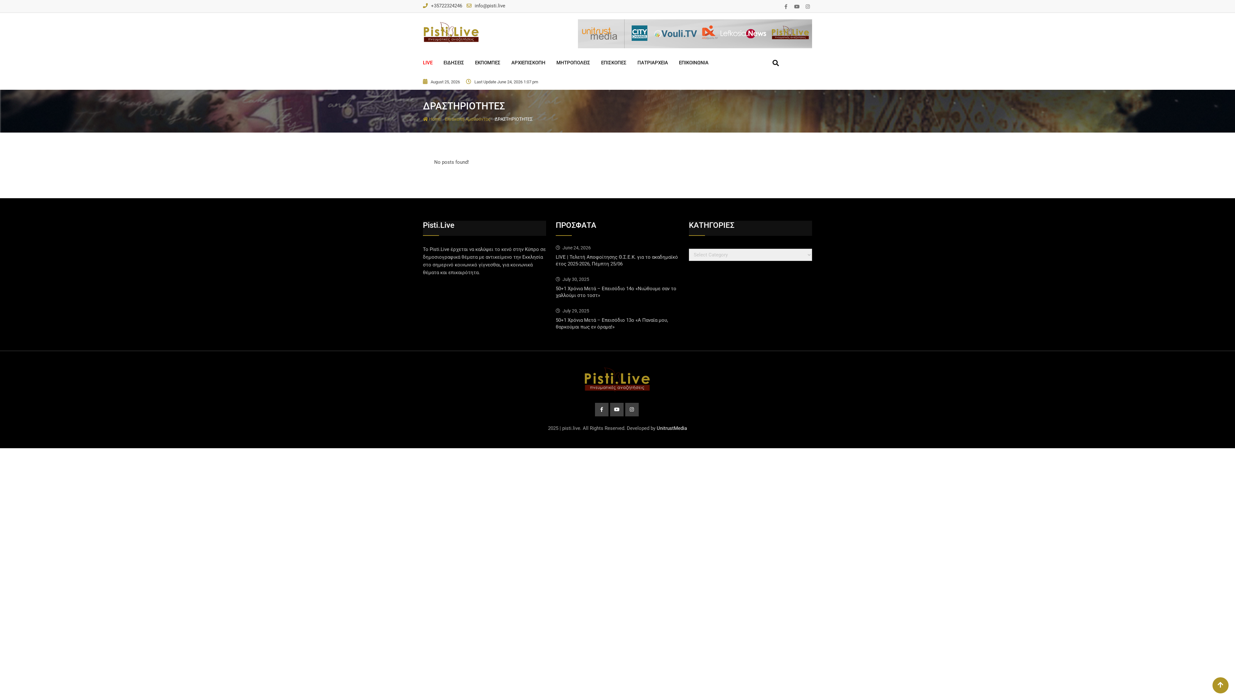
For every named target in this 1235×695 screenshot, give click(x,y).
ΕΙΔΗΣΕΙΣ (454, 63)
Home (434, 119)
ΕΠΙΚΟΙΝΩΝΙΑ (694, 63)
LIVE (428, 63)
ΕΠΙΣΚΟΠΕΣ (614, 63)
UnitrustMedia (672, 428)
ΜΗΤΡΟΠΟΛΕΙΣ (573, 63)
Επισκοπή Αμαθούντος (468, 119)
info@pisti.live (490, 6)
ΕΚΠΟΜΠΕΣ (487, 63)
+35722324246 (446, 6)
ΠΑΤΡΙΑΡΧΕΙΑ (652, 63)
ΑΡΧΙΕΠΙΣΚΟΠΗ (528, 63)
